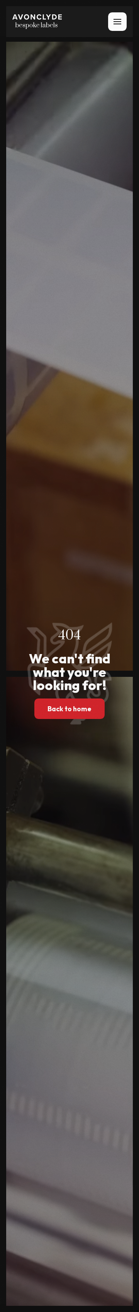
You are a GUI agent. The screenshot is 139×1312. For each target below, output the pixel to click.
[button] (117, 21)
